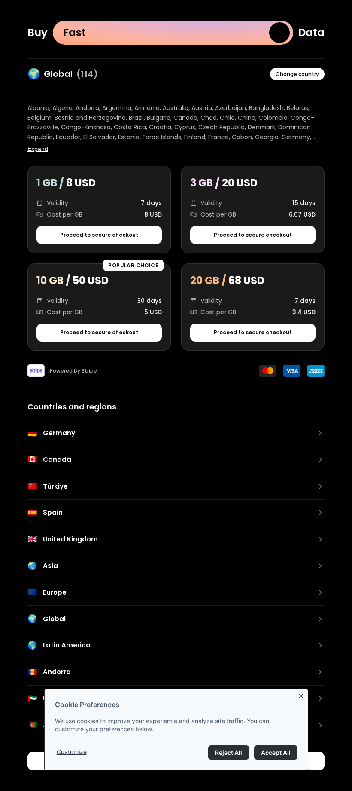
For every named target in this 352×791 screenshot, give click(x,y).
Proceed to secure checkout (99, 234)
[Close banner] (302, 694)
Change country (297, 74)
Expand (37, 148)
